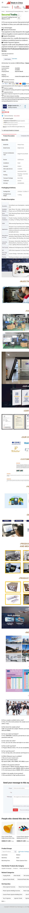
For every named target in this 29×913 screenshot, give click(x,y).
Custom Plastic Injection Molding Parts (12, 894)
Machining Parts (6, 860)
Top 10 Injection (7, 898)
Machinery (4, 857)
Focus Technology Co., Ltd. (20, 906)
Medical (18, 855)
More (3, 901)
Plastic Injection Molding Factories (11, 890)
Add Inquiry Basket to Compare (11, 130)
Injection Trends (18, 898)
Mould (26, 11)
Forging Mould (6, 875)
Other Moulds (17, 875)
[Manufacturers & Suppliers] (14, 2)
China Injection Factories (9, 887)
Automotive (4, 855)
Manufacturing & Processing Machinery (14, 11)
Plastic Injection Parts (21, 860)
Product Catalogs (24, 851)
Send (15, 810)
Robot (17, 857)
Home (3, 11)
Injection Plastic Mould (8, 879)
